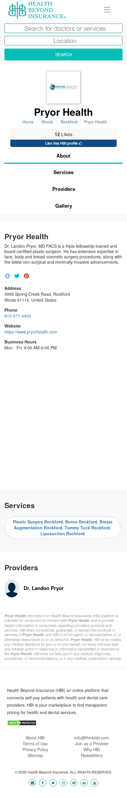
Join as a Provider (92, 743)
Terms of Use (35, 743)
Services (63, 172)
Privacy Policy (35, 749)
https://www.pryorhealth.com (30, 332)
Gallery (63, 205)
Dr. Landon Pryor (44, 588)
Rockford (69, 122)
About (63, 155)
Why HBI (92, 749)
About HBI (35, 738)
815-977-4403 (17, 316)
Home (28, 122)
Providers (63, 188)
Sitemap (35, 755)
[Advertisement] (63, 418)
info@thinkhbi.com (91, 738)
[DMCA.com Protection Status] (22, 722)
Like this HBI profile (62, 143)
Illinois (47, 122)
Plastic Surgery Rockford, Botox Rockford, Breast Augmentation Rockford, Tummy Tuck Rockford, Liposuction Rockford (63, 527)
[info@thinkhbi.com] (32, 782)
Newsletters (92, 755)
